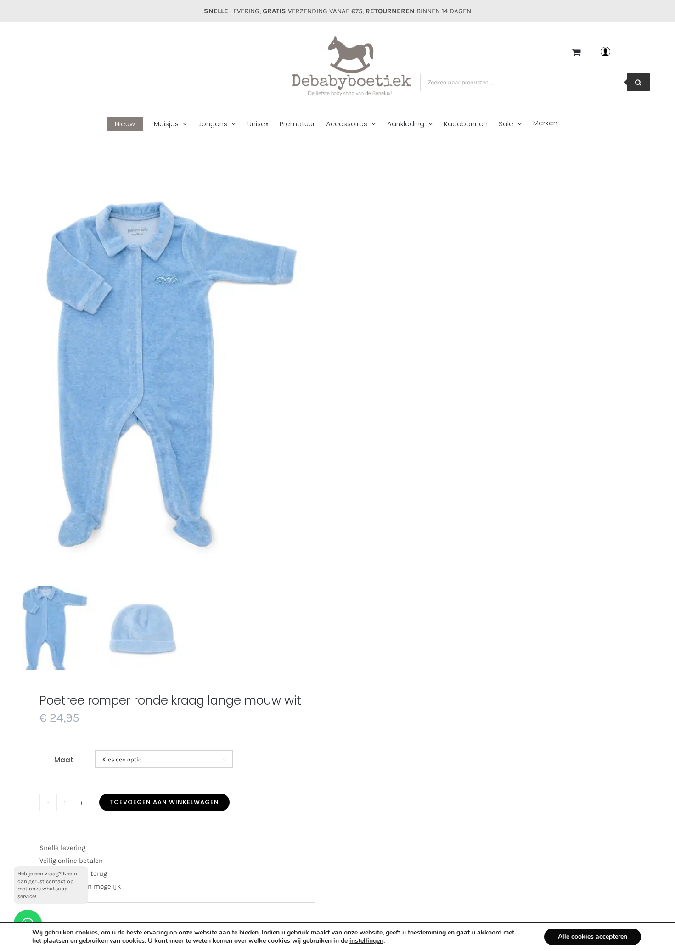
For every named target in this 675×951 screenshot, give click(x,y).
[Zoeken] (638, 82)
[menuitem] (130, 124)
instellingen (366, 941)
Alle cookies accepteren (592, 936)
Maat (63, 760)
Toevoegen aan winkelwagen (164, 802)
